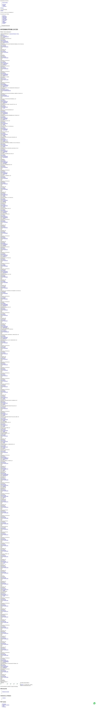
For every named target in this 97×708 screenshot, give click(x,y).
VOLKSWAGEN (6, 36)
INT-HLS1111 (5, 529)
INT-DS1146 (5, 353)
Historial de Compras (5, 704)
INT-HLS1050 (5, 479)
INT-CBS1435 (5, 63)
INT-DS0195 (5, 123)
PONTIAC (4, 212)
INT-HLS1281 (5, 600)
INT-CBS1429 (5, 57)
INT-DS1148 (5, 364)
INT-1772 (5, 35)
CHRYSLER (5, 102)
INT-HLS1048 (5, 474)
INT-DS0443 (5, 183)
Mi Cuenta (4, 4)
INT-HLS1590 (5, 655)
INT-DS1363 (5, 403)
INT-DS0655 (5, 233)
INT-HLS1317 (5, 611)
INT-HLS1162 (5, 545)
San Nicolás (4, 18)
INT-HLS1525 (5, 644)
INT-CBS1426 (5, 46)
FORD (4, 124)
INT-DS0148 (5, 107)
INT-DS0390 (5, 178)
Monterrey (4, 15)
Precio (18, 33)
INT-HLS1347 (5, 616)
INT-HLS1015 (5, 463)
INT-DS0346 (5, 161)
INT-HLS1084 (5, 512)
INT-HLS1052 (5, 485)
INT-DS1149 (5, 370)
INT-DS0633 (5, 222)
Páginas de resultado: (3, 681)
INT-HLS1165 (5, 556)
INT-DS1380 (5, 430)
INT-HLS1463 (5, 627)
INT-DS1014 (5, 315)
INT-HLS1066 (5, 496)
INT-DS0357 (5, 172)
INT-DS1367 (5, 414)
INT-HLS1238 (5, 567)
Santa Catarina (4, 19)
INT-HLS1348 (5, 622)
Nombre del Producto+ (13, 33)
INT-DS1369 (5, 419)
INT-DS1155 (5, 381)
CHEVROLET (5, 75)
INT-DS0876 (5, 271)
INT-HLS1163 (5, 551)
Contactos (4, 697)
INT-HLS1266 (5, 578)
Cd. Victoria (4, 20)
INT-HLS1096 (5, 523)
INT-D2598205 (5, 85)
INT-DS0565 (5, 200)
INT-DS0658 (5, 238)
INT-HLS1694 (5, 677)
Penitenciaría (4, 17)
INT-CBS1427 (5, 52)
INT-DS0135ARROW (7, 90)
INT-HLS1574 (5, 649)
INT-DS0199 (5, 134)
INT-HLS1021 (5, 468)
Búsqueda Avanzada (5, 691)
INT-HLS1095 (5, 518)
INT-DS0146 (5, 101)
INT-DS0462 (5, 189)
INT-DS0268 (5, 145)
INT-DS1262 (5, 386)
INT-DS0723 (5, 249)
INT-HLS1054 (5, 490)
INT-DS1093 (5, 348)
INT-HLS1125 (5, 534)
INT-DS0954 (5, 293)
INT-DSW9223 (5, 457)
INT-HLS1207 (5, 562)
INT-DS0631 (5, 216)
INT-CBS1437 (5, 74)
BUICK (4, 469)
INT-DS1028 (5, 326)
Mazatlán (3, 23)
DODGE (4, 201)
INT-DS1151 (5, 375)
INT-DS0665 (5, 244)
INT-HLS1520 (5, 638)
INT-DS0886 (5, 282)
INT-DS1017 (5, 320)
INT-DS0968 (5, 304)
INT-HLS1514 (5, 633)
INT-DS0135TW (6, 96)
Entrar (3, 705)
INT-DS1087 (5, 342)
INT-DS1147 (5, 359)
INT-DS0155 (5, 112)
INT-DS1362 (5, 397)
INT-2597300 (5, 41)
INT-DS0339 (5, 156)
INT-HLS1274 (5, 589)
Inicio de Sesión (5, 2)
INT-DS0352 (5, 167)
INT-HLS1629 (5, 660)
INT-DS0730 (5, 260)
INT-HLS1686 (5, 671)
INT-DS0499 (5, 194)
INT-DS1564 (5, 452)
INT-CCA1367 (5, 79)
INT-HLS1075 (5, 507)
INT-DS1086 (5, 337)
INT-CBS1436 (5, 68)
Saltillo (3, 21)
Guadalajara (4, 22)
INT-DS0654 (5, 227)
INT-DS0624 (5, 211)
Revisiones (4, 706)
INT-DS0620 (5, 205)
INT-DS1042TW (6, 331)
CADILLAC (5, 64)
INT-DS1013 (5, 309)
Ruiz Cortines (4, 16)
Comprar (3, 5)
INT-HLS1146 (5, 540)
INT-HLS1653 (5, 666)
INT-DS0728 (5, 255)
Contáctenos (4, 6)
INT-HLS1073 (5, 501)
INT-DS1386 (5, 441)
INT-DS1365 (5, 408)
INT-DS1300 (5, 392)
